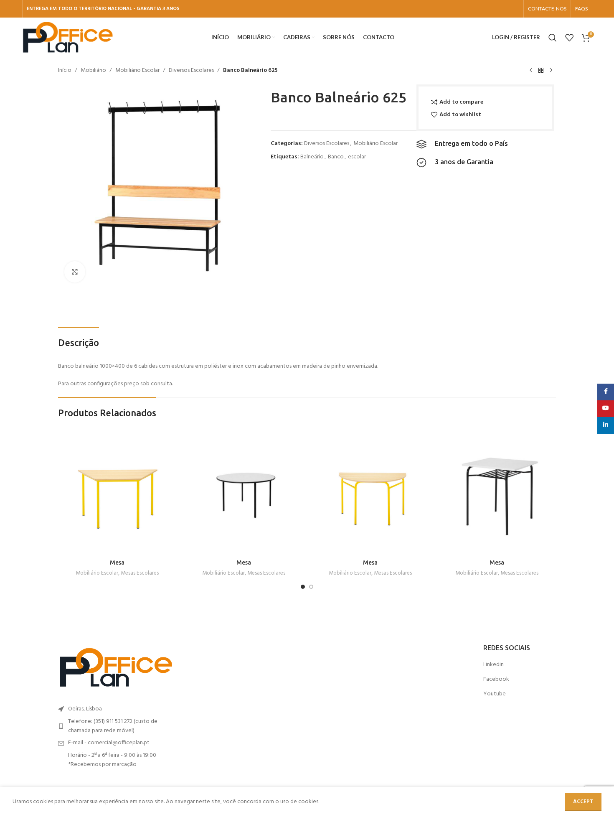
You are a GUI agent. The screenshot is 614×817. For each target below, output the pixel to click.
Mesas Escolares (140, 574)
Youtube (494, 694)
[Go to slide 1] (303, 587)
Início (64, 70)
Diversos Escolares (191, 70)
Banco (336, 157)
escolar (357, 157)
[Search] (552, 37)
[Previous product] (531, 71)
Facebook (496, 679)
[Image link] (115, 667)
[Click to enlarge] (74, 271)
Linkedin (493, 665)
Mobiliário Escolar (137, 70)
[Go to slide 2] (311, 587)
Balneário (312, 157)
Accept (583, 801)
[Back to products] (541, 71)
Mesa (117, 562)
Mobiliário (93, 70)
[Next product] (551, 71)
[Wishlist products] (569, 37)
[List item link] (115, 726)
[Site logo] (68, 37)
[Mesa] (117, 496)
